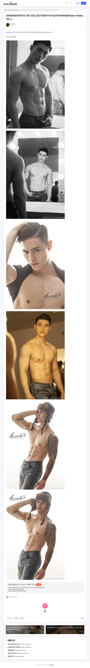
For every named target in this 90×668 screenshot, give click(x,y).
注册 (78, 3)
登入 (83, 3)
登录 (38, 584)
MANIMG (51, 665)
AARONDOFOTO (11, 32)
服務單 (21, 591)
